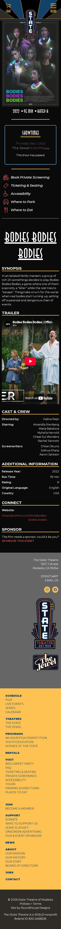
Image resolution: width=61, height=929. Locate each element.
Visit (9, 759)
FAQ (8, 767)
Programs (14, 733)
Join (9, 804)
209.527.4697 (49, 576)
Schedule (13, 695)
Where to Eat (22, 210)
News (10, 842)
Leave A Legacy (16, 827)
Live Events (14, 704)
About (10, 849)
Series (10, 708)
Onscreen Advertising (23, 831)
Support (12, 815)
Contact (12, 879)
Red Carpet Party (19, 763)
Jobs (9, 872)
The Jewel (13, 727)
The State (13, 723)
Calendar (13, 712)
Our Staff (13, 861)
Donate (11, 819)
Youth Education (19, 742)
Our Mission (15, 853)
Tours (10, 784)
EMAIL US (51, 580)
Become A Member (19, 808)
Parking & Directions (22, 788)
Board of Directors (21, 865)
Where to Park (23, 202)
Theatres (13, 718)
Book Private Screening (30, 177)
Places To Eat (16, 792)
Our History (15, 857)
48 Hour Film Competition (26, 738)
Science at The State (21, 746)
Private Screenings (21, 776)
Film (8, 699)
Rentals (12, 752)
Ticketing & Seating (27, 185)
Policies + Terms (30, 903)
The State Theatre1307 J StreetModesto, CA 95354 (45, 564)
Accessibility (20, 194)
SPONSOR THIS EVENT (18, 541)
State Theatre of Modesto (35, 899)
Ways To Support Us (21, 823)
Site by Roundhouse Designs (30, 907)
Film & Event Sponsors (23, 835)
